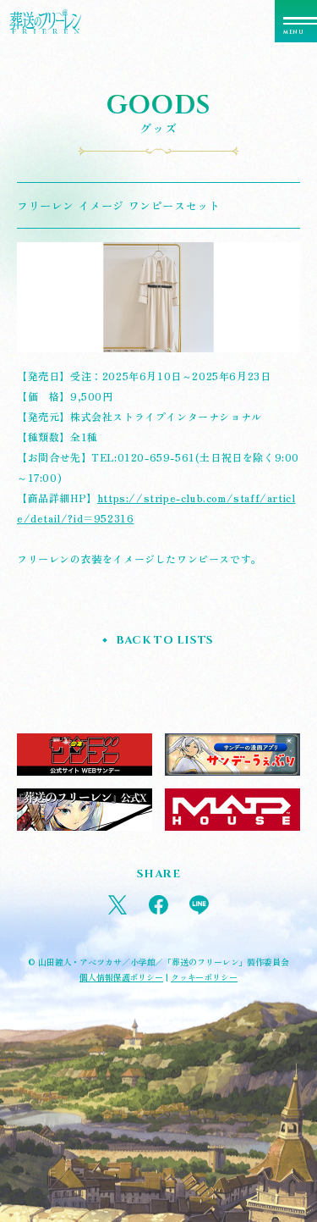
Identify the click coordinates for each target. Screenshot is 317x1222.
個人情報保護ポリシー (121, 976)
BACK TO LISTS (165, 640)
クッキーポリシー (204, 976)
